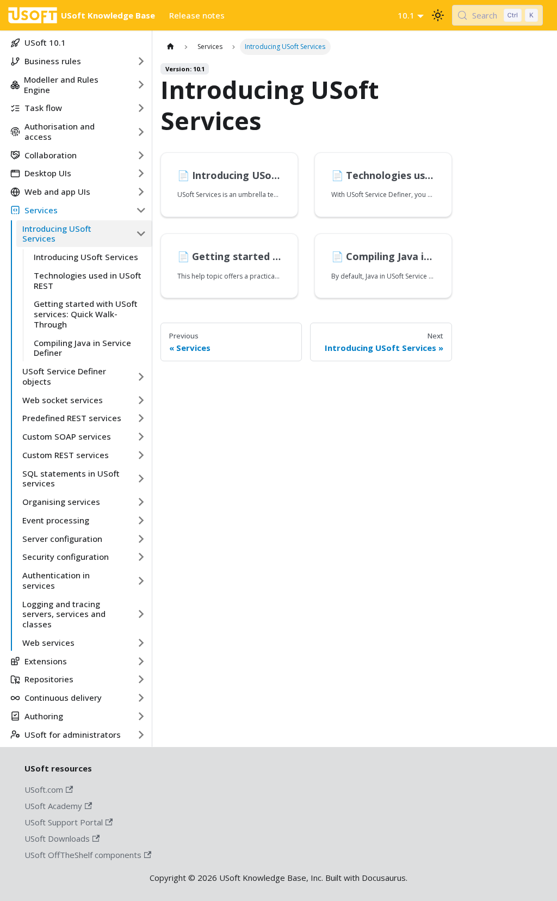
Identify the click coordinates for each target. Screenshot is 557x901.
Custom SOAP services (66, 436)
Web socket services (62, 399)
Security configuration (65, 556)
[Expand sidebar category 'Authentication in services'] (141, 580)
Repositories (48, 679)
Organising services (61, 501)
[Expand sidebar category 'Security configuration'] (141, 557)
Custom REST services (65, 454)
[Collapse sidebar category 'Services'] (141, 210)
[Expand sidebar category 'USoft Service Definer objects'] (141, 376)
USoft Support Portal (63, 822)
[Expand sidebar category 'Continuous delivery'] (141, 698)
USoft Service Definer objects (64, 376)
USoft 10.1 (45, 42)
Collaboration (50, 155)
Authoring (43, 716)
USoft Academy (53, 805)
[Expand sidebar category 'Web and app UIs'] (141, 192)
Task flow (43, 107)
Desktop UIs (47, 173)
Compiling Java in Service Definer (82, 348)
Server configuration (62, 538)
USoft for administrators (72, 734)
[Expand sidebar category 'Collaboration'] (141, 155)
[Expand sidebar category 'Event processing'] (141, 520)
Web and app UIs (57, 191)
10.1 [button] (406, 15)
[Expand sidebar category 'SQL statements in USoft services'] (141, 478)
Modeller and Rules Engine (61, 84)
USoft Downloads (57, 838)
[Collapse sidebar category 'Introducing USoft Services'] (141, 233)
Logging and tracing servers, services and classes (64, 614)
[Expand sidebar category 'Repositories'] (141, 679)
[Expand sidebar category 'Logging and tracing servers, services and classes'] (141, 614)
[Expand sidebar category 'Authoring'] (141, 716)
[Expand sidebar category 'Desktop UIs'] (141, 173)
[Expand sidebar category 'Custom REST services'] (141, 455)
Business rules (52, 60)
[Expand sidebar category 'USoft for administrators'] (141, 734)
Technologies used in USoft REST (87, 280)
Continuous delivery (63, 697)
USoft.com (43, 789)
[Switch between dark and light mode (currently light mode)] (438, 15)
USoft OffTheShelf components (82, 854)
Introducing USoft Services (56, 233)
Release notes (197, 15)
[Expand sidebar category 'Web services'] (141, 642)
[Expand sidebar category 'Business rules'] (141, 61)
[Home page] (170, 46)
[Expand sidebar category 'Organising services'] (141, 502)
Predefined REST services (71, 417)
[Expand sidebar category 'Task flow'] (141, 108)
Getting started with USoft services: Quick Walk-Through (86, 314)
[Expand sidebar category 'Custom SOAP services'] (141, 437)
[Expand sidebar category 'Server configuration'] (141, 538)
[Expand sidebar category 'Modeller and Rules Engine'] (141, 84)
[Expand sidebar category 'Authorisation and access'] (141, 132)
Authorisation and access (59, 131)
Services (41, 210)
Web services (48, 642)
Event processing (55, 520)
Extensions (45, 661)
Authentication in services (56, 580)
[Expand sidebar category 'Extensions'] (141, 661)
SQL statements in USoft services (71, 478)
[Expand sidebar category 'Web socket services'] (141, 400)
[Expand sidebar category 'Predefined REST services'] (141, 418)
